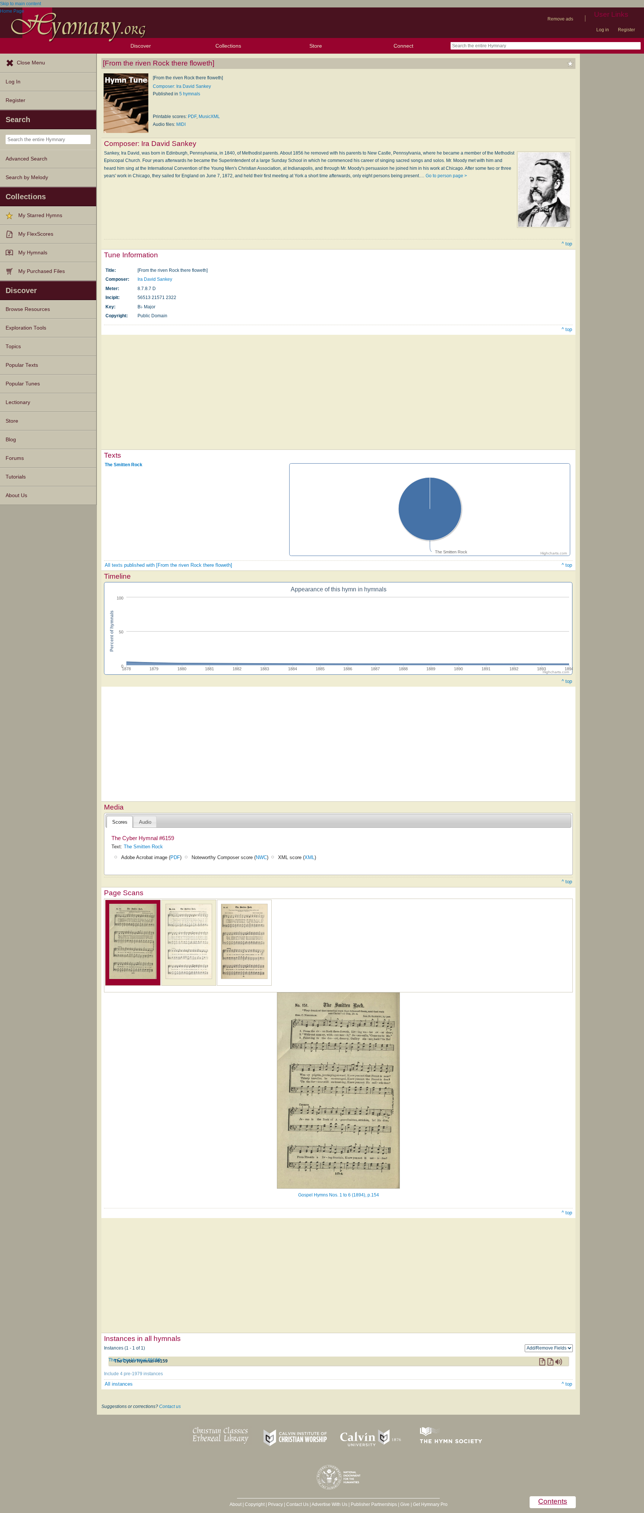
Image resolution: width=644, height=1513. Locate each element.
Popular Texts (22, 365)
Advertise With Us (329, 1504)
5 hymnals (189, 93)
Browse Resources (28, 309)
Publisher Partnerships (374, 1504)
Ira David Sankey (155, 279)
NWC (261, 857)
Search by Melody (27, 177)
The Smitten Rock (123, 464)
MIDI (181, 124)
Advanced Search (26, 159)
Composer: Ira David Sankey (182, 86)
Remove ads (560, 19)
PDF (192, 116)
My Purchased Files (41, 271)
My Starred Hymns (40, 215)
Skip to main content (20, 3)
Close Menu (31, 63)
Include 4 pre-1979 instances (133, 1373)
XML (309, 857)
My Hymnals (32, 252)
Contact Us (297, 1504)
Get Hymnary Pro (430, 1504)
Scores (119, 822)
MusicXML (209, 116)
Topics (13, 346)
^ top (567, 244)
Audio (145, 822)
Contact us (170, 1406)
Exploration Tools (26, 328)
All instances (119, 1384)
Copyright (255, 1504)
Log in (602, 29)
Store (315, 46)
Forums (15, 458)
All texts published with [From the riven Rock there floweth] (168, 565)
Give (405, 1504)
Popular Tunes (23, 384)
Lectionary (18, 402)
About (236, 1504)
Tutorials (16, 477)
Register (626, 29)
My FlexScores (35, 234)
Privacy (275, 1504)
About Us (16, 495)
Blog (11, 439)
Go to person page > (446, 175)
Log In (13, 82)
